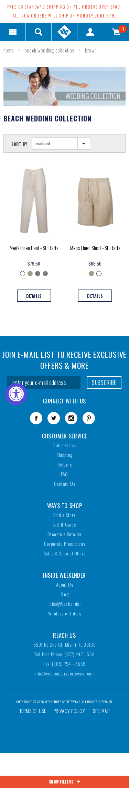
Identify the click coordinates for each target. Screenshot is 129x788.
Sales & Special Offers (64, 553)
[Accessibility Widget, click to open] (16, 394)
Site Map (101, 710)
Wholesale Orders (64, 613)
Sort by (19, 144)
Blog (64, 594)
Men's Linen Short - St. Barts (95, 247)
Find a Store (64, 514)
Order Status (64, 445)
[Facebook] (36, 418)
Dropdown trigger (39, 32)
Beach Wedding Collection (49, 50)
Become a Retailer (64, 534)
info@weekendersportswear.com (64, 673)
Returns (64, 464)
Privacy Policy (69, 710)
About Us (64, 584)
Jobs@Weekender (64, 603)
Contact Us (64, 483)
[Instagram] (71, 418)
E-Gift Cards (64, 524)
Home (8, 50)
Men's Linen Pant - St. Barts (34, 247)
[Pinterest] (89, 418)
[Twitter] (53, 418)
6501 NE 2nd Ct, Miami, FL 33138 (64, 644)
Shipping (64, 454)
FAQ (64, 474)
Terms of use (33, 710)
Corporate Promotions (64, 543)
